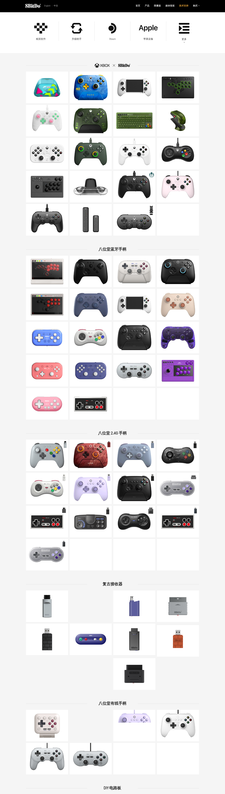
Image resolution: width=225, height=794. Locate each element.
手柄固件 (34, 500)
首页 (138, 5)
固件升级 (87, 98)
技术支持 (183, 5)
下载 (173, 497)
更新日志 (77, 98)
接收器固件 (176, 380)
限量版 (157, 5)
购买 (195, 5)
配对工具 (141, 280)
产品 (147, 5)
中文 (56, 6)
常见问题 (88, 87)
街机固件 (165, 380)
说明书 (33, 90)
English (47, 6)
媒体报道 (170, 5)
